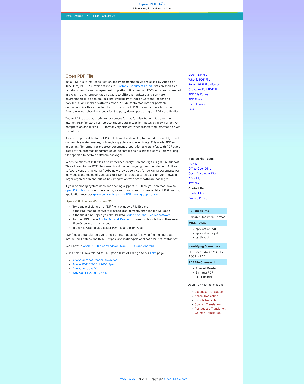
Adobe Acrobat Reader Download (95, 260)
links (153, 253)
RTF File (193, 183)
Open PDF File (197, 74)
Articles (78, 15)
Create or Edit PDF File (203, 89)
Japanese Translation (209, 291)
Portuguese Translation (210, 308)
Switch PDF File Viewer (203, 84)
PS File (192, 163)
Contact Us (108, 15)
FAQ (88, 15)
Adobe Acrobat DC (85, 268)
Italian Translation (206, 296)
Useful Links (196, 104)
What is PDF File (199, 79)
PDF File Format (199, 94)
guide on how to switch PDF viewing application (125, 194)
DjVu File (194, 178)
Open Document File (202, 173)
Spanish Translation (208, 304)
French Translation (207, 300)
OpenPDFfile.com (175, 379)
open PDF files (75, 190)
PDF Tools (195, 99)
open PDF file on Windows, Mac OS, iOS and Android (118, 246)
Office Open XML (199, 168)
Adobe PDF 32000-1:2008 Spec (93, 264)
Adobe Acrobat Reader (114, 219)
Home (69, 15)
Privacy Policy (197, 198)
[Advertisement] (152, 45)
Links (96, 15)
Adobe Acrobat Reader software (148, 215)
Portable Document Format (135, 86)
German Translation (208, 313)
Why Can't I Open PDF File (89, 272)
